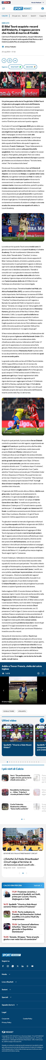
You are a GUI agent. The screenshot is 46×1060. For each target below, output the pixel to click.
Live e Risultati (7, 982)
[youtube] (32, 966)
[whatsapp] (13, 966)
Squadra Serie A (8, 1005)
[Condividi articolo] (4, 60)
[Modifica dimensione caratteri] (15, 60)
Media (4, 974)
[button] (23, 8)
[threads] (27, 966)
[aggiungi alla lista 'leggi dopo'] (9, 60)
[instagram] (8, 966)
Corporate (5, 1019)
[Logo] (23, 8)
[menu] (3, 8)
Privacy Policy (6, 1022)
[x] (18, 966)
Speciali (5, 997)
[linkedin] (22, 966)
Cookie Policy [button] (27, 1019)
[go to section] (42, 720)
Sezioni (4, 989)
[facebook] (3, 966)
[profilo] (42, 8)
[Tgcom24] (6, 2)
